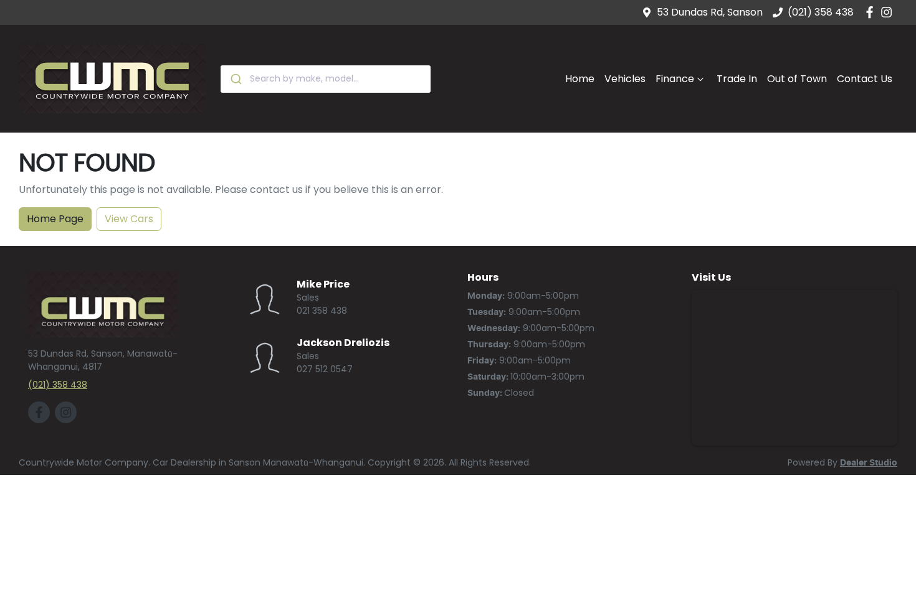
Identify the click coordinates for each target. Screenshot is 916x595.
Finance (675, 79)
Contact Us (864, 79)
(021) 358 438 (821, 12)
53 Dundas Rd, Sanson (710, 12)
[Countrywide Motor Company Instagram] (888, 12)
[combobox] (326, 79)
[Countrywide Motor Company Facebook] (872, 12)
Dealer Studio (868, 463)
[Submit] (235, 79)
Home (579, 79)
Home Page (55, 219)
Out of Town (797, 79)
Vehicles (625, 79)
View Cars (129, 219)
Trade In (737, 79)
